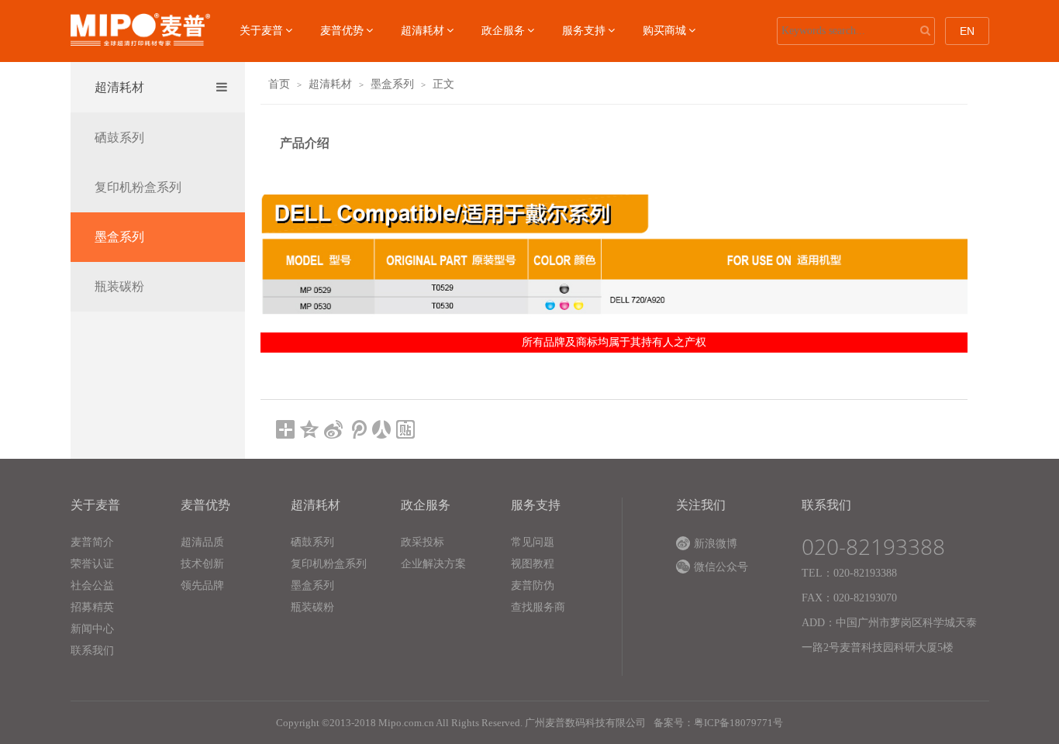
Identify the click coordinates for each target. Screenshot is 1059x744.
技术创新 (202, 564)
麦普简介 (92, 542)
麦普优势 (342, 30)
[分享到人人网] (382, 429)
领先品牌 (202, 585)
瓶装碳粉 (119, 286)
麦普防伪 (532, 585)
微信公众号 (721, 567)
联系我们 (92, 650)
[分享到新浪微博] (333, 429)
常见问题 (532, 542)
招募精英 (92, 607)
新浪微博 (715, 543)
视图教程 (532, 564)
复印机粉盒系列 (138, 187)
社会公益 (92, 585)
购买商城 (664, 30)
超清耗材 (422, 30)
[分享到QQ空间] (309, 429)
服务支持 (583, 30)
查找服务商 (538, 607)
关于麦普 (261, 30)
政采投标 (422, 542)
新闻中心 (92, 629)
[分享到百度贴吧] (406, 429)
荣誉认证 (92, 564)
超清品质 (202, 542)
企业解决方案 (433, 564)
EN (967, 31)
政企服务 (503, 30)
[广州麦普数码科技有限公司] (140, 29)
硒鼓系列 (119, 137)
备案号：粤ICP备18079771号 (718, 722)
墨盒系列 (119, 236)
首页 (279, 84)
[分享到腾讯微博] (357, 429)
